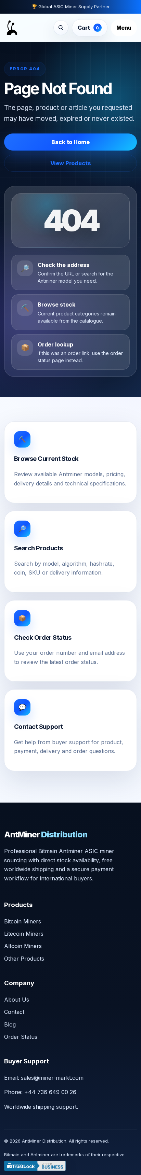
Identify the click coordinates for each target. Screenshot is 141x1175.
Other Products (24, 958)
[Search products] (60, 27)
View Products (70, 163)
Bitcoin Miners (22, 921)
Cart (88, 27)
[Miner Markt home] (12, 28)
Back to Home (70, 142)
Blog (10, 1024)
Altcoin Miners (23, 946)
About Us (16, 999)
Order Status (20, 1036)
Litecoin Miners (23, 933)
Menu (123, 27)
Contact (14, 1011)
